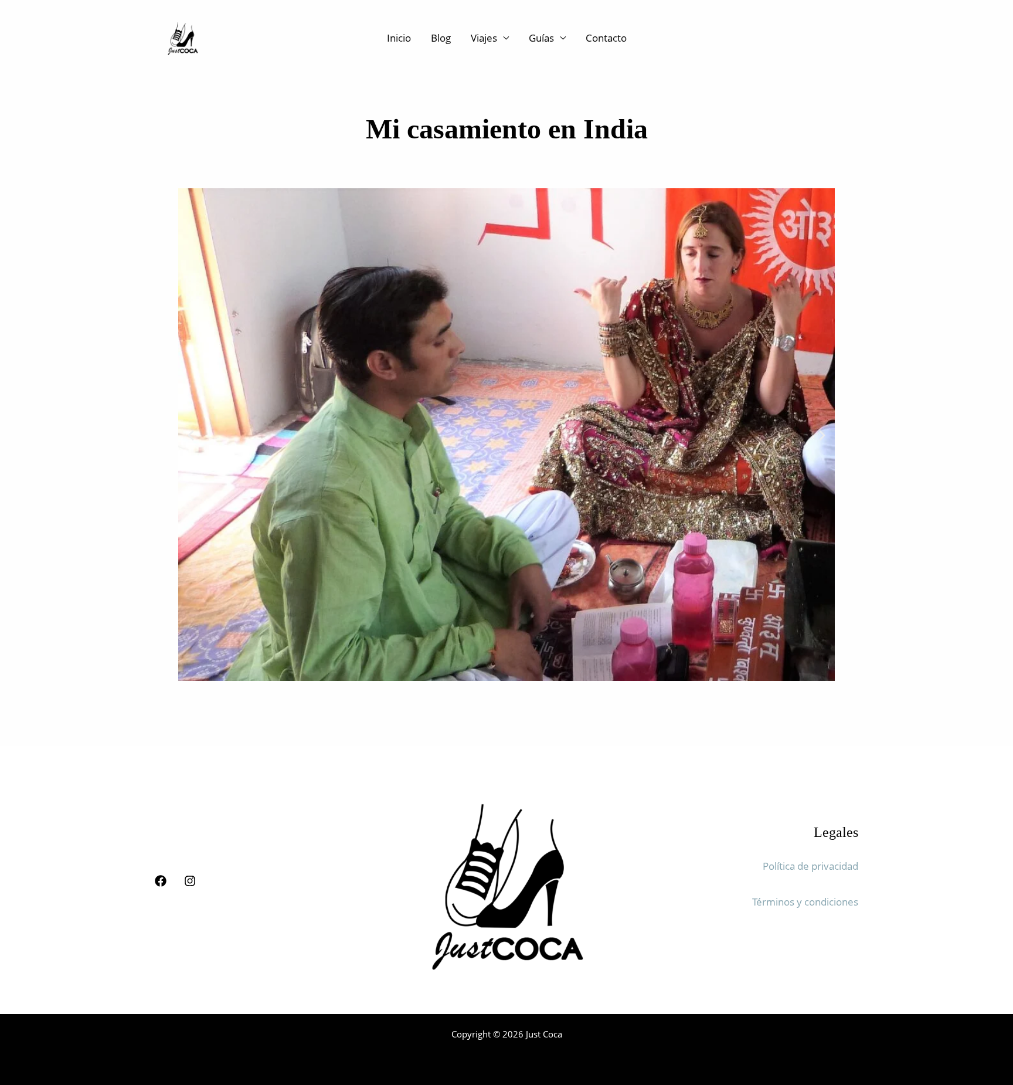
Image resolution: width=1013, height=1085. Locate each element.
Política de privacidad (810, 866)
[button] (191, 435)
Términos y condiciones (805, 901)
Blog (441, 38)
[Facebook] (160, 881)
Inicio (399, 38)
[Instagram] (190, 881)
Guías (541, 38)
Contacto (606, 38)
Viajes (484, 38)
